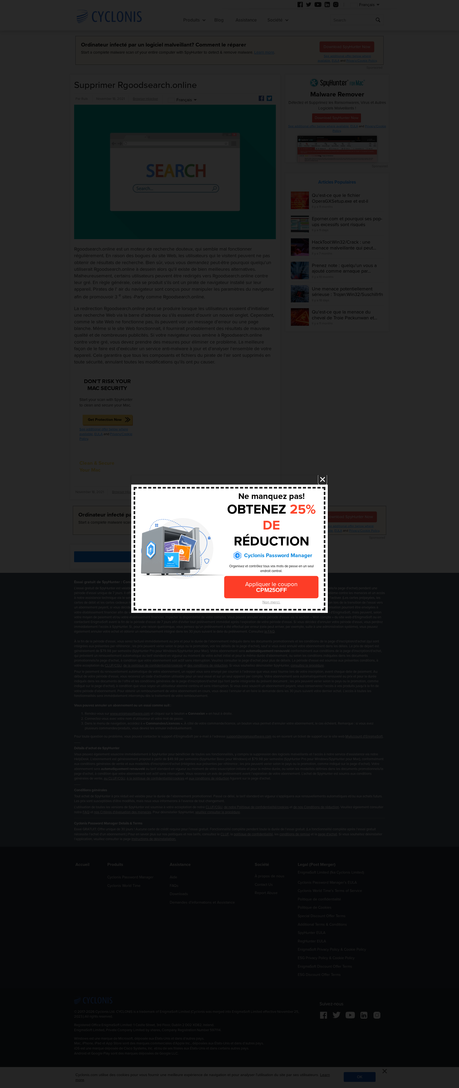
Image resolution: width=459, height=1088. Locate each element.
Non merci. (271, 602)
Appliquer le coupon (271, 587)
